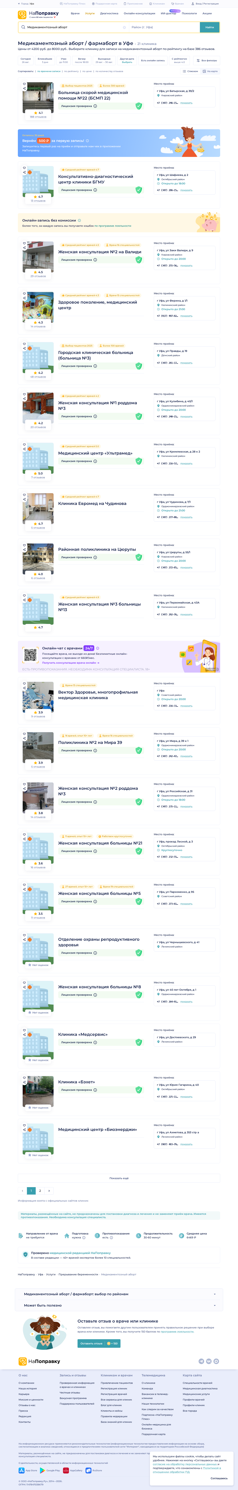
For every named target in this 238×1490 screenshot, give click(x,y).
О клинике (148, 1382)
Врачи (75, 13)
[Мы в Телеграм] (202, 1361)
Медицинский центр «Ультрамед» (95, 453)
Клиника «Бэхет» (76, 1081)
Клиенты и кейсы (111, 1410)
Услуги (90, 13)
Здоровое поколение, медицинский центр (97, 305)
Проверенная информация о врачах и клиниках (77, 1384)
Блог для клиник (111, 1405)
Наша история (28, 1388)
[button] (74, 27)
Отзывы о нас (27, 1405)
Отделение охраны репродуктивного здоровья (98, 942)
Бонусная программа (73, 1398)
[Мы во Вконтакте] (209, 1361)
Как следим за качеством (157, 1409)
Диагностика (109, 13)
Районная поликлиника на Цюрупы (97, 549)
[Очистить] (124, 27)
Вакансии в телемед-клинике (155, 1396)
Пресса (23, 1410)
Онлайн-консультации (139, 13)
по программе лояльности (112, 225)
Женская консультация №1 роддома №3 (97, 405)
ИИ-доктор (168, 13)
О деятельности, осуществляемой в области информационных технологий (63, 1463)
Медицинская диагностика (200, 1388)
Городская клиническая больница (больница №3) (95, 355)
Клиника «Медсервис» (83, 1034)
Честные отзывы (70, 1392)
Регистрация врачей (114, 1394)
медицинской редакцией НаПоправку (80, 1253)
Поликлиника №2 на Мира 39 (90, 742)
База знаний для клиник (116, 1421)
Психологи (189, 13)
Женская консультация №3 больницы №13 (99, 607)
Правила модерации (114, 1416)
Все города (190, 1410)
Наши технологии (153, 1403)
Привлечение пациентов (117, 1382)
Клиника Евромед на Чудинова (92, 503)
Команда (147, 1388)
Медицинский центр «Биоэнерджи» (97, 1129)
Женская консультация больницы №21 (100, 843)
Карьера (24, 1394)
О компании (26, 1382)
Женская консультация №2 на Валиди (99, 251)
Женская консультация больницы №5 (99, 893)
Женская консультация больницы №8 (99, 986)
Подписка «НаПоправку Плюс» (157, 1416)
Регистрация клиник (114, 1388)
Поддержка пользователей (77, 1403)
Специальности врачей (197, 1382)
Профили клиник (194, 1405)
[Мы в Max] (216, 1361)
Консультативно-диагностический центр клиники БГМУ (95, 179)
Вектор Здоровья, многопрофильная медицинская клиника (98, 695)
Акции (207, 13)
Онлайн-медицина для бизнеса (156, 1426)
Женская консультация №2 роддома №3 (98, 791)
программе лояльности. (177, 1331)
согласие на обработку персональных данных (185, 1464)
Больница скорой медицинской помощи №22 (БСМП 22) (93, 95)
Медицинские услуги (196, 1394)
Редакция (25, 1416)
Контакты (24, 1421)
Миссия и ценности (31, 1399)
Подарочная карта (153, 1434)
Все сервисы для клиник (116, 1399)
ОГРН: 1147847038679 (31, 1484)
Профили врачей (194, 1399)
